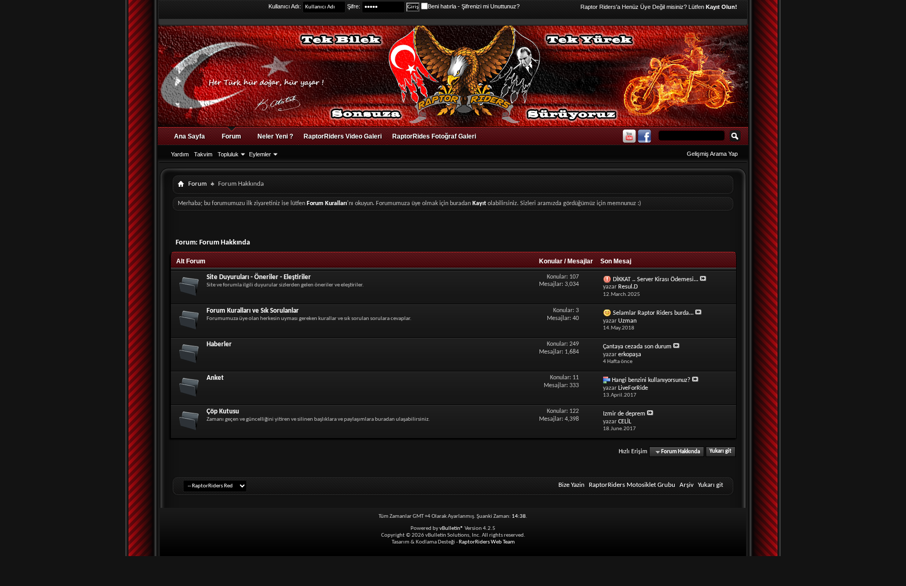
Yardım (180, 154)
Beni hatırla (442, 6)
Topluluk (228, 154)
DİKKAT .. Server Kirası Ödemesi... (655, 279)
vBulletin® (451, 528)
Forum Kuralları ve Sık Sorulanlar (253, 310)
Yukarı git (720, 452)
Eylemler (260, 154)
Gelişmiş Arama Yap (712, 154)
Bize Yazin (571, 485)
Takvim (203, 154)
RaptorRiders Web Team (487, 542)
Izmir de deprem (624, 414)
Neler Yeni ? (275, 136)
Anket (215, 378)
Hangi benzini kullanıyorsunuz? (651, 380)
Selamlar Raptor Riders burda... (653, 313)
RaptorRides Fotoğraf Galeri (434, 136)
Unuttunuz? (505, 6)
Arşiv (687, 485)
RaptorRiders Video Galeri (343, 136)
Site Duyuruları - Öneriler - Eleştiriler (259, 277)
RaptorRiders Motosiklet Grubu (632, 485)
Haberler (219, 344)
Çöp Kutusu (223, 411)
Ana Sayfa (189, 136)
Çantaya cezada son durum (637, 347)
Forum (231, 136)
